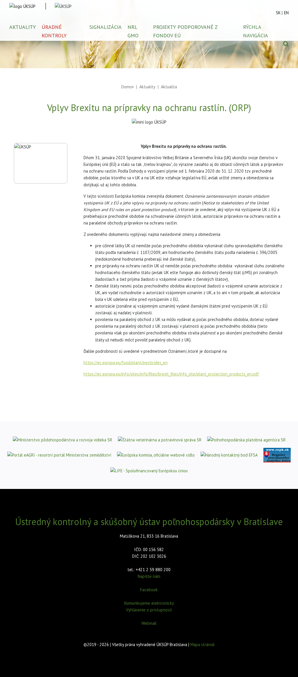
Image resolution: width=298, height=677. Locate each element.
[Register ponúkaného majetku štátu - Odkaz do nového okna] (277, 455)
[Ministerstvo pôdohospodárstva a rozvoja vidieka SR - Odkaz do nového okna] (62, 440)
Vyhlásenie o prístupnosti (149, 610)
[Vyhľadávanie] (286, 43)
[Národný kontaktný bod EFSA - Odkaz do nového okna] (229, 455)
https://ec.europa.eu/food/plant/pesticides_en (126, 362)
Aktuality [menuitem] (22, 27)
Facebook (149, 589)
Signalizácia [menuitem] (105, 27)
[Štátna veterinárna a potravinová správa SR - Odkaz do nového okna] (160, 440)
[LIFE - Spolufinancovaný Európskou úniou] (149, 471)
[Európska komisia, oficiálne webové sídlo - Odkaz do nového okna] (156, 455)
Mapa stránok (202, 644)
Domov (127, 87)
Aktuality (147, 87)
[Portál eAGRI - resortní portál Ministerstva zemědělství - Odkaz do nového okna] (59, 455)
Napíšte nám (149, 576)
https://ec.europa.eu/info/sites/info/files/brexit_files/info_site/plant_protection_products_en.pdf (171, 374)
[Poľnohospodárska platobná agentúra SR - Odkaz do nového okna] (246, 440)
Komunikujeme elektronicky (149, 603)
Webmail (149, 623)
